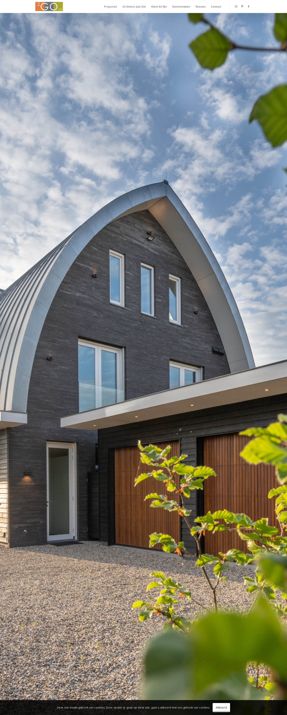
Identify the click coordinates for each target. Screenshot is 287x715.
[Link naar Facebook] (248, 6)
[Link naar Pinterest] (242, 6)
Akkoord (221, 707)
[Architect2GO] (49, 6)
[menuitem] (110, 6)
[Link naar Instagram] (236, 6)
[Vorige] (9, 364)
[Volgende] (277, 364)
